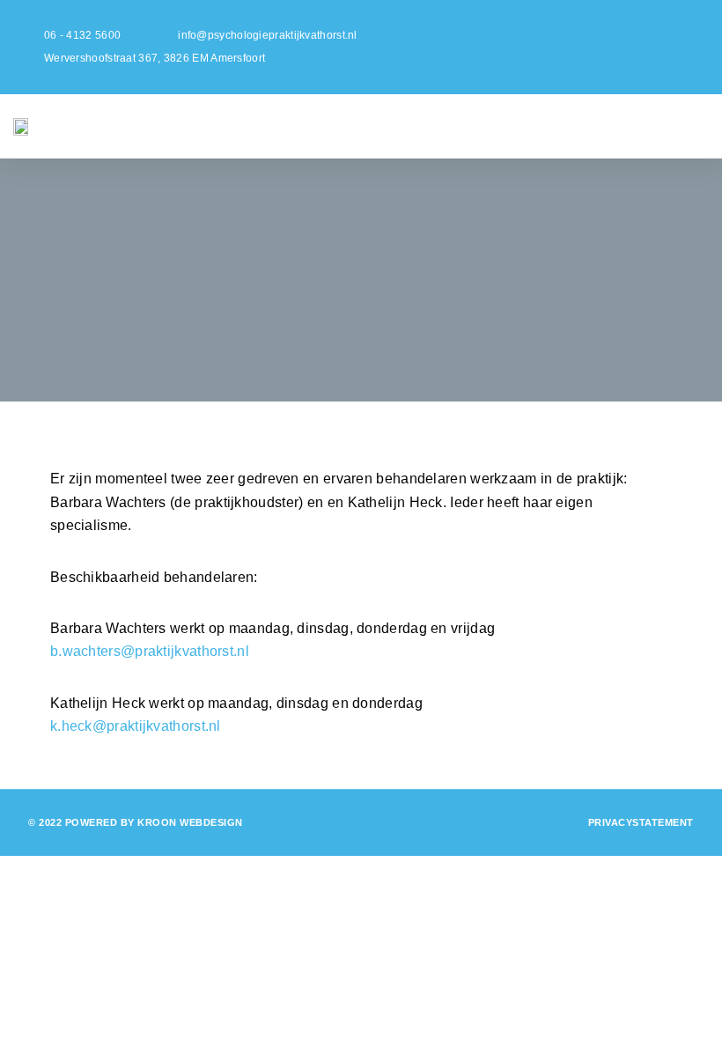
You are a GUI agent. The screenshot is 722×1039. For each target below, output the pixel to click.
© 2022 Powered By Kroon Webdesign (135, 822)
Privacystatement (641, 822)
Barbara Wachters (108, 502)
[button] (452, 126)
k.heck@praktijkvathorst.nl (135, 725)
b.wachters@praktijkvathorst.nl (149, 651)
